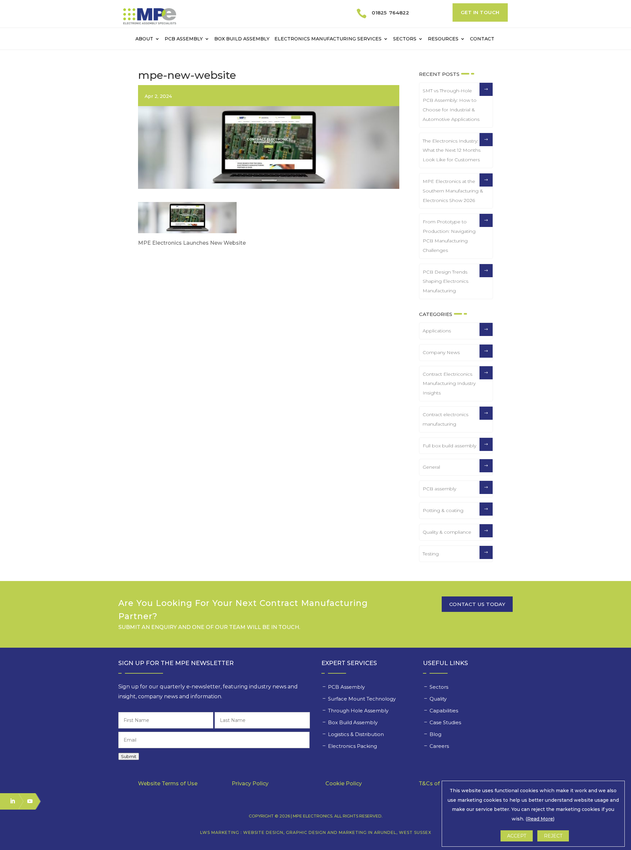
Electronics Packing (353, 746)
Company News (441, 352)
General (431, 467)
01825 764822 (390, 13)
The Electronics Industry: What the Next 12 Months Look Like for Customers (451, 150)
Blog (435, 734)
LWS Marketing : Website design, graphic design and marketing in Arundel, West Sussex (315, 832)
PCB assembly (439, 489)
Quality (439, 699)
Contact (482, 39)
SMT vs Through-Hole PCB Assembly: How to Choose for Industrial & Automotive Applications (451, 105)
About (144, 39)
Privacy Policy (250, 783)
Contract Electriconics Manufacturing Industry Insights (449, 383)
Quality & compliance (447, 532)
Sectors (404, 39)
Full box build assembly (449, 446)
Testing (431, 554)
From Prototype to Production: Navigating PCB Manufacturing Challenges (449, 236)
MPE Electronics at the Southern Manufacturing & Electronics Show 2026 (453, 190)
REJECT (553, 836)
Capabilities (444, 710)
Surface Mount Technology (362, 699)
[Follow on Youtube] (27, 801)
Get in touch (480, 12)
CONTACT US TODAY (477, 604)
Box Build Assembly (241, 39)
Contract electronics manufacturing (445, 419)
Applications (437, 331)
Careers (440, 746)
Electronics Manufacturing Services (328, 39)
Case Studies (446, 722)
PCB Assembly (184, 39)
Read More (540, 819)
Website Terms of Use (168, 783)
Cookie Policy (343, 783)
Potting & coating (443, 510)
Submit (128, 756)
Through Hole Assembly (359, 710)
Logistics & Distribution (356, 734)
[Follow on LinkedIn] (9, 801)
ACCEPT (516, 836)
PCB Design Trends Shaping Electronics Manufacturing (445, 281)
